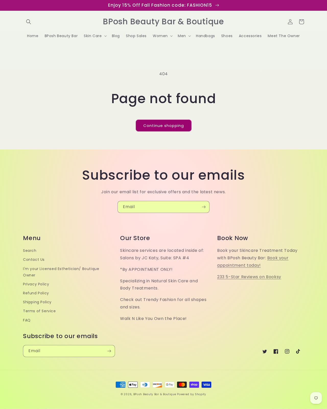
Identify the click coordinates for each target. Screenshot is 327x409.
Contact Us (34, 259)
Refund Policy (36, 293)
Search (30, 250)
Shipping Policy (37, 302)
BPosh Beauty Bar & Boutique (154, 394)
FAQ (27, 320)
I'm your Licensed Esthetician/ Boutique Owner (61, 272)
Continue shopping (163, 125)
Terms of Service (39, 311)
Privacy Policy (36, 284)
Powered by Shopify (191, 394)
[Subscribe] (203, 207)
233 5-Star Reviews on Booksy (249, 277)
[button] (28, 21)
